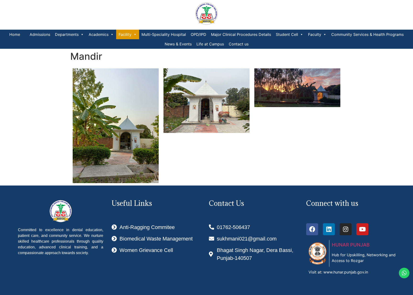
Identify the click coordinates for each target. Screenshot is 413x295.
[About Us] (24, 34)
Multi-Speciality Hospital (163, 34)
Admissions (40, 34)
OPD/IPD (198, 34)
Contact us (239, 44)
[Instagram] (346, 229)
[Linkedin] (329, 229)
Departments (67, 34)
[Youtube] (362, 229)
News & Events (178, 44)
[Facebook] (312, 229)
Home (14, 34)
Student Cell (287, 34)
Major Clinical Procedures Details (241, 34)
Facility (125, 34)
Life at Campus (210, 44)
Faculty (314, 34)
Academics (99, 34)
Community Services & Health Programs (367, 34)
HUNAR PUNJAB (351, 245)
